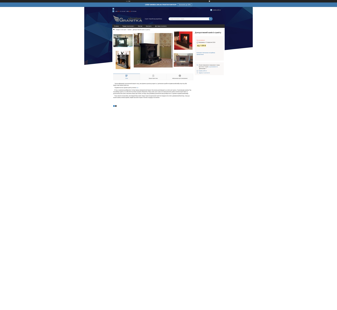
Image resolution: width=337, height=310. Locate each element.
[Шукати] (211, 19)
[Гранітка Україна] (127, 18)
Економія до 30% (185, 4)
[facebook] (114, 106)
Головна (116, 26)
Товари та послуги (121, 29)
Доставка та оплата (160, 26)
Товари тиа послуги (128, 26)
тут (137, 87)
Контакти (148, 26)
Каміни (129, 29)
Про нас (140, 26)
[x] (116, 106)
